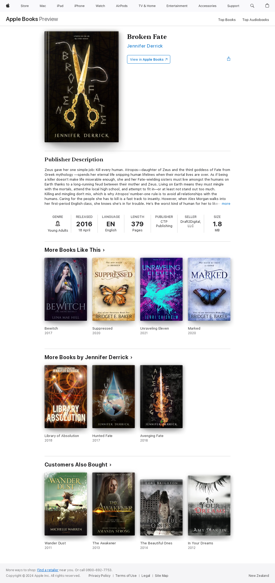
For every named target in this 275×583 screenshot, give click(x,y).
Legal (146, 576)
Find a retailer (48, 570)
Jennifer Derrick (145, 46)
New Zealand (259, 576)
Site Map (161, 576)
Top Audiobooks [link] (255, 20)
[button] (252, 6)
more (226, 204)
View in (147, 59)
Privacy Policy (99, 576)
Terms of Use (126, 576)
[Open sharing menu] (229, 59)
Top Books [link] (227, 20)
